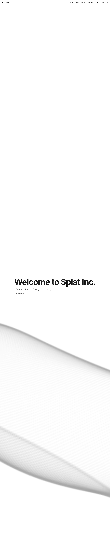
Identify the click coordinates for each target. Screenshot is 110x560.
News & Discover (80, 2)
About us (90, 2)
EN (103, 2)
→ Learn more (20, 293)
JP (107, 2)
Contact (97, 2)
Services (71, 2)
